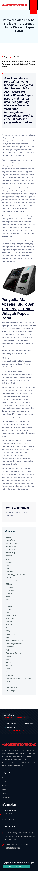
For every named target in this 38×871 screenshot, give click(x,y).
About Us (5, 782)
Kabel (8, 612)
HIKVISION (10, 600)
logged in (18, 512)
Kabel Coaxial (11, 615)
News (8, 628)
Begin (8, 565)
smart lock (9, 675)
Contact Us (6, 798)
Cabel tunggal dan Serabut (16, 575)
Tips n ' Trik (10, 684)
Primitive (9, 656)
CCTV (8, 578)
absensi (9, 537)
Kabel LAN (10, 618)
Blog (5, 57)
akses (8, 559)
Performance (10, 647)
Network (9, 622)
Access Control (11, 543)
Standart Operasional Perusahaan (18, 678)
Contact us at (14, 716)
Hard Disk (9, 593)
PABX (8, 637)
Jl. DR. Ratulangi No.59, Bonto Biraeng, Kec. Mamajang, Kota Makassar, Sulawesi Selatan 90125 (20, 836)
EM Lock (9, 584)
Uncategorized (11, 687)
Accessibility (10, 553)
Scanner (9, 666)
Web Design (10, 691)
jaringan (9, 609)
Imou (8, 603)
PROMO (9, 662)
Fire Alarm (10, 590)
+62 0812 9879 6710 (15, 730)
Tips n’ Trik (5, 794)
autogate (9, 562)
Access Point (11, 546)
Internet (9, 606)
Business (9, 571)
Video (4, 790)
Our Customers (11, 634)
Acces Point (10, 540)
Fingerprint (10, 587)
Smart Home (10, 672)
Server (8, 669)
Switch (8, 681)
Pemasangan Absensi (14, 644)
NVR (8, 631)
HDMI (8, 596)
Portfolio (4, 778)
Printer (8, 659)
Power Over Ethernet (13, 653)
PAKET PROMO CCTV (14, 640)
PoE (7, 650)
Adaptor (9, 556)
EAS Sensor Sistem (13, 581)
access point (10, 549)
